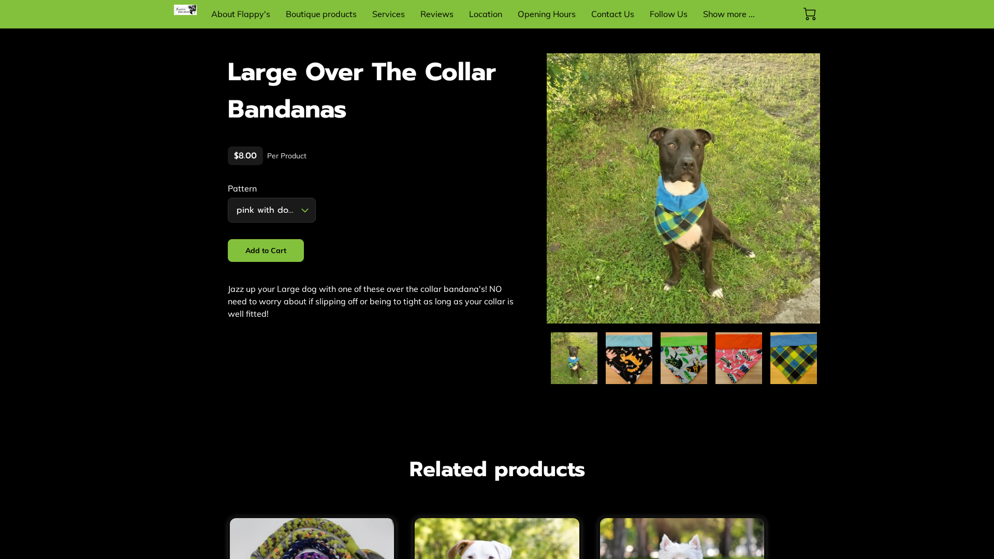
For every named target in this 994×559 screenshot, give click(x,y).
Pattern (242, 189)
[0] (809, 14)
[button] (272, 210)
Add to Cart (266, 250)
